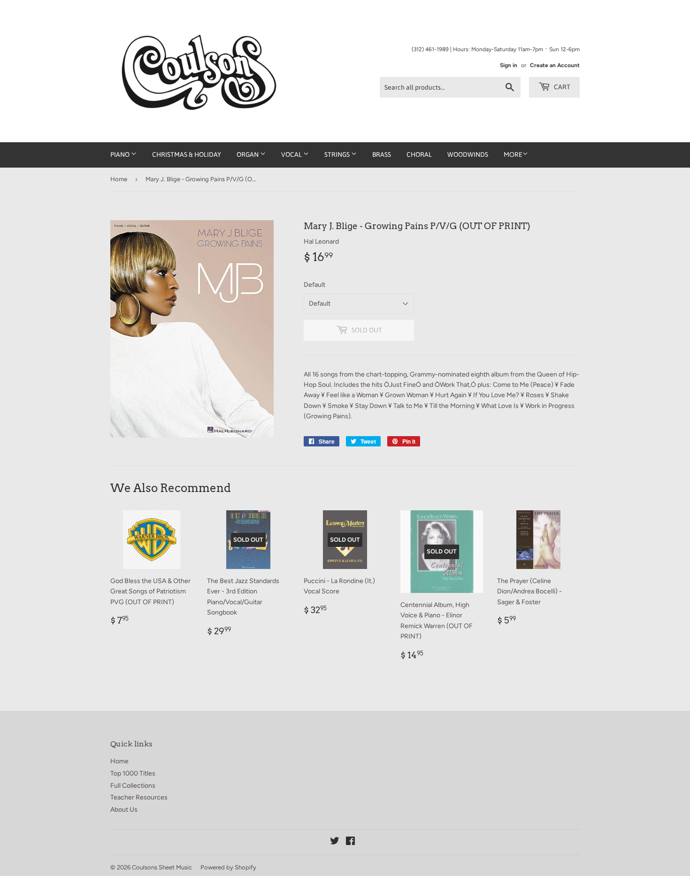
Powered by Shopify (228, 867)
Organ (248, 154)
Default (314, 285)
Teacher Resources (139, 797)
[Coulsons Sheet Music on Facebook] (350, 842)
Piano (120, 154)
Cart (561, 87)
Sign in (508, 65)
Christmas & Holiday (186, 154)
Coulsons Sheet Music (162, 867)
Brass (381, 154)
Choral (419, 154)
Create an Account (555, 65)
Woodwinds (467, 154)
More (513, 155)
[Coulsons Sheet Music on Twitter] (334, 842)
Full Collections (132, 786)
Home (118, 179)
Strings (337, 154)
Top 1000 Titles (132, 773)
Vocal (292, 154)
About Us (124, 810)
